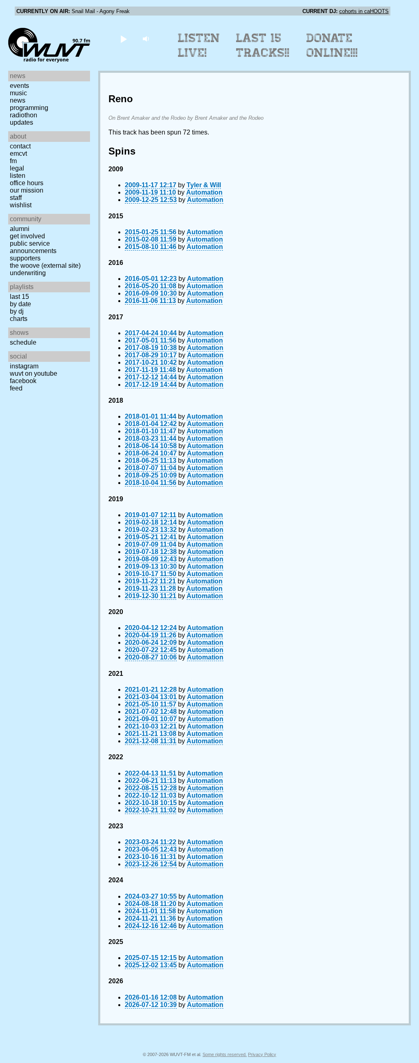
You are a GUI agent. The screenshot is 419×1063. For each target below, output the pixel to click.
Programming (29, 107)
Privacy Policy (262, 1054)
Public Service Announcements (33, 247)
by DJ (17, 311)
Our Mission (26, 190)
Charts (18, 318)
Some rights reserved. (225, 1054)
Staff (16, 197)
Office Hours (26, 182)
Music (18, 93)
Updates (21, 122)
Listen (17, 175)
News (17, 100)
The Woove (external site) (45, 265)
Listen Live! (199, 45)
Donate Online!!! (332, 45)
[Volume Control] (146, 38)
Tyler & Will (204, 185)
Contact (20, 146)
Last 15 (19, 296)
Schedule (23, 342)
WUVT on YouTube (33, 373)
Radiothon (23, 115)
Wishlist (21, 205)
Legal (17, 168)
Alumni (19, 228)
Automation (204, 192)
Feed (16, 388)
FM (13, 160)
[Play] (123, 38)
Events (19, 85)
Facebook (23, 380)
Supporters (25, 258)
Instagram (24, 366)
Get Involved (27, 236)
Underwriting (28, 272)
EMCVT (18, 153)
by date (20, 304)
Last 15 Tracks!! (263, 45)
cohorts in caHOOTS (364, 11)
